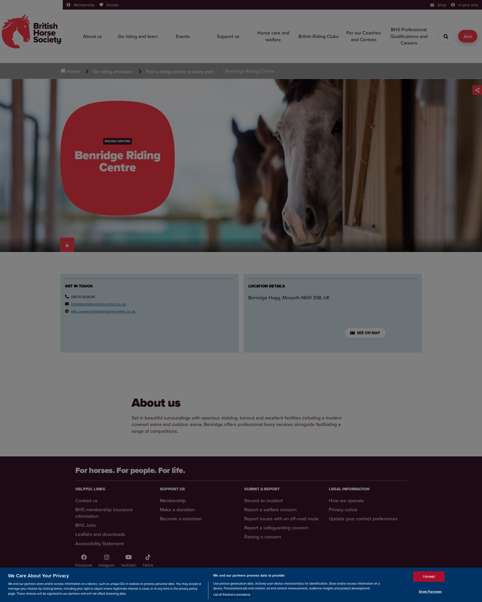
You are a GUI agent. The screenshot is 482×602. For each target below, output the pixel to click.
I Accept (429, 576)
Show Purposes (430, 591)
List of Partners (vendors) (232, 594)
